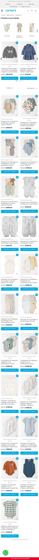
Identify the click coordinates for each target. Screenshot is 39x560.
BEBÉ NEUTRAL (10, 15)
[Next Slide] (36, 57)
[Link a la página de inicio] (3, 15)
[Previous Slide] (1, 57)
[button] (16, 79)
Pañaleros (18, 15)
